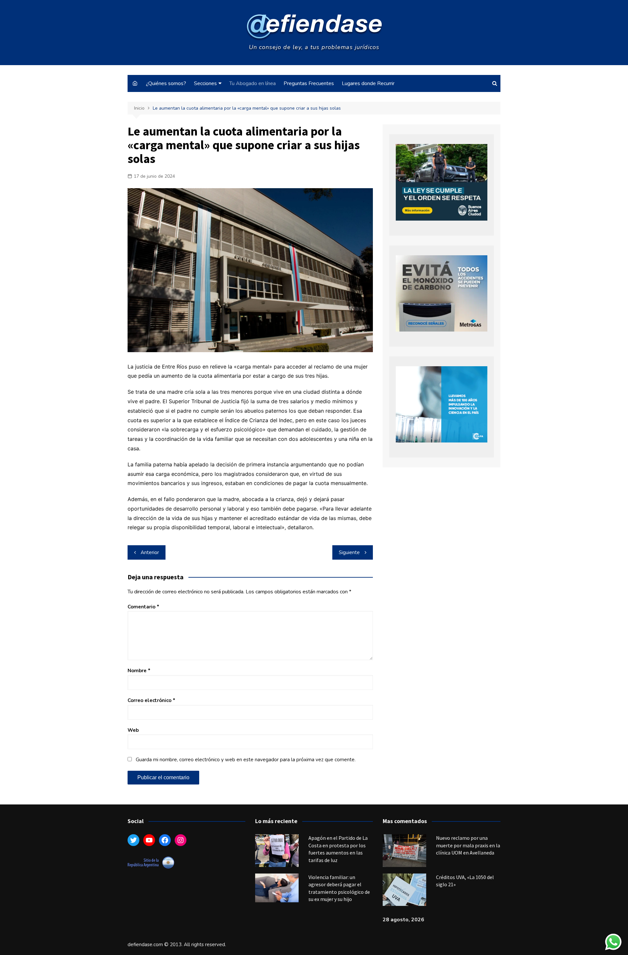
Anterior (150, 552)
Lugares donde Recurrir (368, 83)
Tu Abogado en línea (252, 83)
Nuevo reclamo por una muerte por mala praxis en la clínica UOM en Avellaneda (468, 845)
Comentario (143, 607)
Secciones (205, 83)
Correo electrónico (151, 700)
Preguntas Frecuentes (309, 83)
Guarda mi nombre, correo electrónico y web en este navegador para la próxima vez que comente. (246, 759)
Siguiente (349, 552)
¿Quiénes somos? (166, 83)
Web (133, 730)
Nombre (139, 670)
